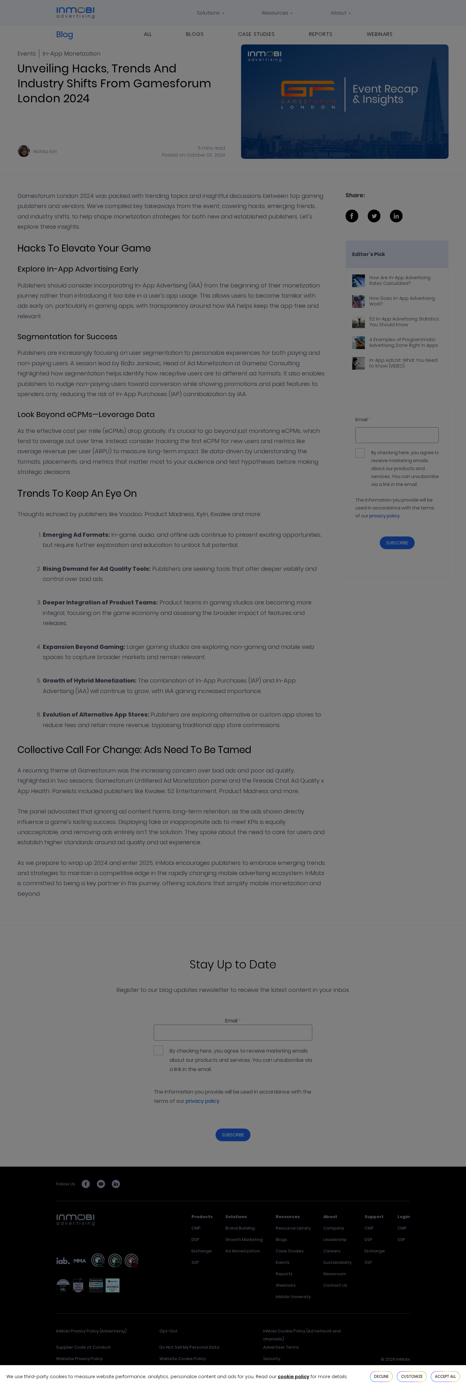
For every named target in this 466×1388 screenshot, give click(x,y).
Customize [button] (412, 1376)
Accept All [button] (445, 1376)
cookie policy (293, 1376)
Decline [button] (381, 1376)
